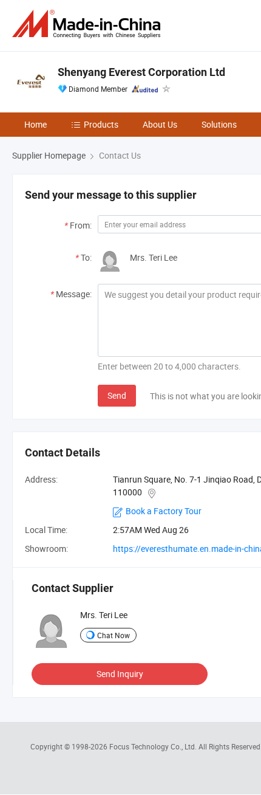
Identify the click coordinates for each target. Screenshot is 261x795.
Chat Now (113, 635)
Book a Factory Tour (164, 511)
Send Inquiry (120, 674)
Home (35, 124)
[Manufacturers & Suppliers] (88, 24)
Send (116, 395)
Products (101, 124)
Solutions (219, 124)
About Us (160, 124)
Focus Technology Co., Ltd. (153, 746)
